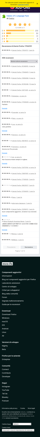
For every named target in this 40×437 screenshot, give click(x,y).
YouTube (5, 390)
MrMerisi (14, 240)
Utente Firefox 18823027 (20, 185)
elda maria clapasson (18, 203)
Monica (14, 234)
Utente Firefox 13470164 (20, 167)
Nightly (5, 346)
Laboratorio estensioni (11, 283)
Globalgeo (15, 96)
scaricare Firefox (23, 4)
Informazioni (7, 276)
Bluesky (5, 397)
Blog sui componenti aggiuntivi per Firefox (19, 279)
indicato (23, 412)
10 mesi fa (32, 84)
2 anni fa (31, 179)
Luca (13, 124)
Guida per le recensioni (11, 304)
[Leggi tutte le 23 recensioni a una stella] (20, 41)
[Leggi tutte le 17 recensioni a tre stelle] (20, 36)
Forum (4, 297)
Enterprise (6, 359)
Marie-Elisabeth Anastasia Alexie (13, 221)
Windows (5, 318)
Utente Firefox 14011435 (20, 90)
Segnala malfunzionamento (13, 301)
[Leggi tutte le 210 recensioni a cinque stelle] (20, 30)
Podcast (5, 401)
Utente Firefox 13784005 (20, 191)
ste (13, 157)
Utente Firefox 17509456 (20, 102)
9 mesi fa (32, 78)
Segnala (4, 108)
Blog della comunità (10, 294)
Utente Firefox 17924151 (20, 50)
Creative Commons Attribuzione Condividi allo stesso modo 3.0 (18, 416)
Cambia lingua (6, 424)
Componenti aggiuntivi (11, 272)
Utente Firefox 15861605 (20, 173)
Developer (6, 376)
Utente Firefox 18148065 (20, 66)
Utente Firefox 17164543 (20, 179)
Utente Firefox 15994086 (20, 78)
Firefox (11, 18)
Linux (4, 332)
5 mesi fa (32, 72)
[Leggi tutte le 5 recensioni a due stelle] (20, 38)
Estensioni (13, 10)
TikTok (4, 394)
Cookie (22, 408)
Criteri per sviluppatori (11, 290)
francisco (15, 135)
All (3, 336)
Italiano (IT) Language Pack (18, 16)
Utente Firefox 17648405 (20, 72)
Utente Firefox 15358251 (20, 209)
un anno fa (32, 90)
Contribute (6, 373)
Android (5, 329)
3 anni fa (31, 50)
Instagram (6, 386)
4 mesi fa (32, 66)
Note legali (31, 408)
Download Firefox (9, 314)
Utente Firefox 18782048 (20, 84)
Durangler (15, 112)
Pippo (14, 197)
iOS (3, 325)
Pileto (14, 118)
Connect (5, 369)
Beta (4, 349)
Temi (20, 10)
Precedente (11, 247)
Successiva (29, 247)
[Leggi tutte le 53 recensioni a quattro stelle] (20, 33)
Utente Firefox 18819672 (20, 141)
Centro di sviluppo (9, 287)
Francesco (15, 146)
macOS (5, 322)
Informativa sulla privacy (9, 408)
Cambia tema (6, 427)
